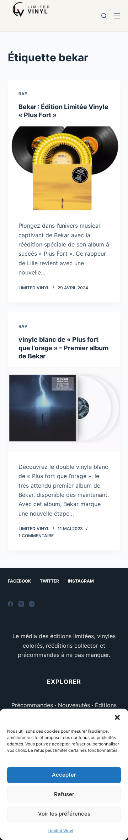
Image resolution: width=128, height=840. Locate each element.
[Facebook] (10, 604)
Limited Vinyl (60, 830)
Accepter (64, 774)
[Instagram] (31, 604)
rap (22, 93)
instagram (81, 581)
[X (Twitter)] (21, 604)
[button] (117, 717)
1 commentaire (36, 535)
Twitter (49, 581)
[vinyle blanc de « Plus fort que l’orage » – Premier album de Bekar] (64, 409)
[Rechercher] (104, 15)
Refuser (64, 794)
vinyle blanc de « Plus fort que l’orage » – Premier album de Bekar (63, 348)
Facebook (19, 581)
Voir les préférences (64, 813)
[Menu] (117, 16)
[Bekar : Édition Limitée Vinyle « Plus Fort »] (64, 168)
